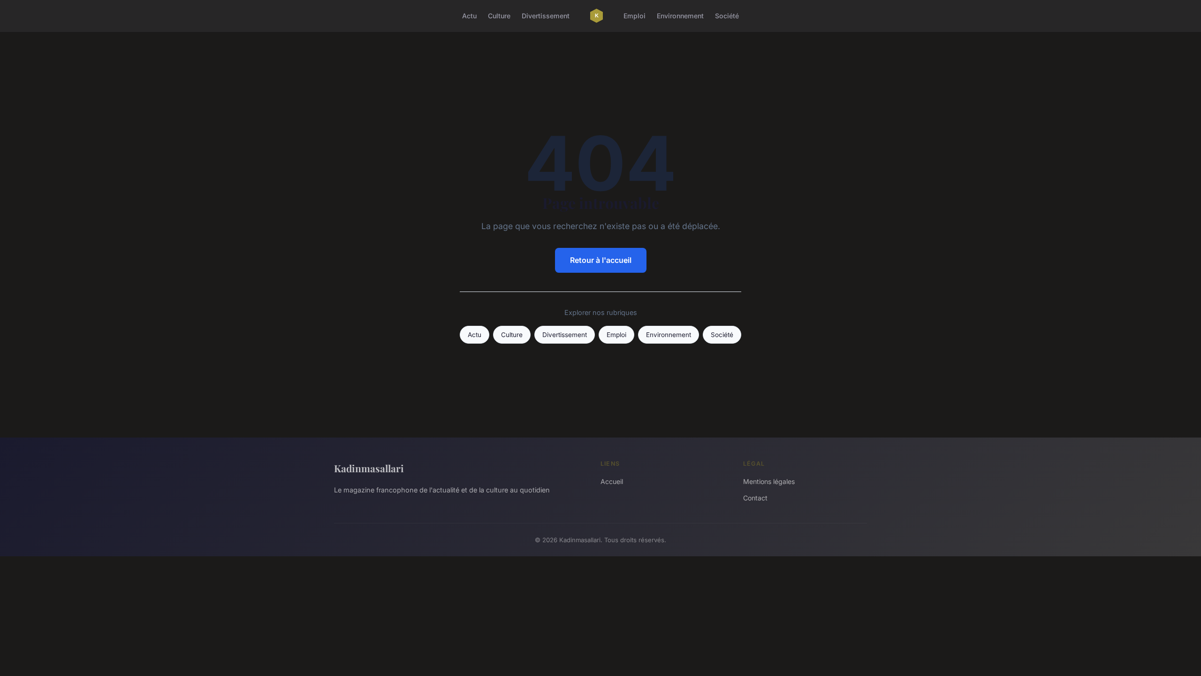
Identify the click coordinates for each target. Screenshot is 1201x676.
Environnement (680, 16)
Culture (499, 16)
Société (727, 16)
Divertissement (546, 16)
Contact (755, 498)
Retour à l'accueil (600, 260)
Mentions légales (769, 481)
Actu (469, 16)
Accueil (611, 481)
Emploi (634, 16)
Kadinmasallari (369, 468)
